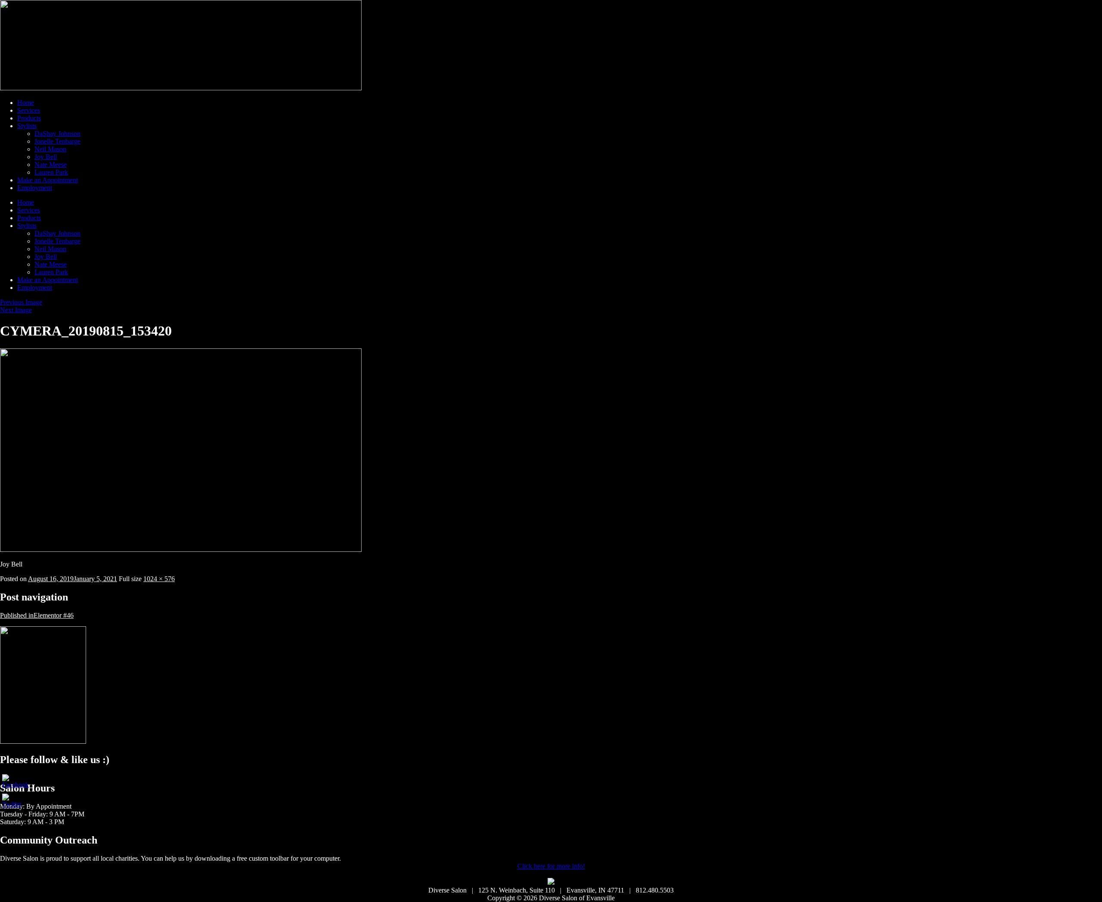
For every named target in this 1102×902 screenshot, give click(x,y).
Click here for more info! (551, 866)
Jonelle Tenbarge (57, 141)
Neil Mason (50, 149)
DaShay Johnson (57, 133)
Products (29, 118)
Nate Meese (50, 164)
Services (28, 110)
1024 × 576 (159, 578)
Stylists (27, 125)
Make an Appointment (47, 180)
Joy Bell (45, 156)
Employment (34, 187)
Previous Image (21, 302)
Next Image (16, 310)
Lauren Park (51, 172)
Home (25, 102)
